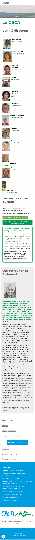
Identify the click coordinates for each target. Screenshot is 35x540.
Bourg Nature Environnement (11, 478)
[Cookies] (3, 537)
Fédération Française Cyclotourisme (12, 470)
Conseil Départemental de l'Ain (11, 488)
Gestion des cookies (17, 538)
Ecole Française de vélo (17, 442)
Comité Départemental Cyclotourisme (13, 486)
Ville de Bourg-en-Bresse (9, 500)
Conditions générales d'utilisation (17, 535)
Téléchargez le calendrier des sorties (15, 217)
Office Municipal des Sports (10, 497)
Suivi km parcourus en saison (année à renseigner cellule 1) (17, 222)
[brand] (5, 2)
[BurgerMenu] (32, 2)
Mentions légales (17, 533)
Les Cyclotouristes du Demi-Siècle (12, 494)
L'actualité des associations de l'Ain (12, 491)
